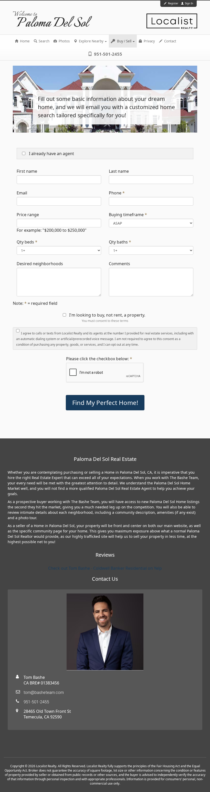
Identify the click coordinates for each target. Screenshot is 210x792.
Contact (169, 41)
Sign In (188, 3)
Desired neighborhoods (40, 263)
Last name (119, 171)
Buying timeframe (126, 214)
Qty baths (118, 242)
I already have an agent (51, 153)
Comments (119, 263)
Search (43, 41)
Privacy (149, 41)
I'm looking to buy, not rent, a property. (107, 315)
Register (173, 3)
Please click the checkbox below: (97, 359)
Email (22, 193)
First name (27, 171)
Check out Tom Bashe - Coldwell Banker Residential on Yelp (105, 568)
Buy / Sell (124, 41)
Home (24, 41)
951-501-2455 (107, 54)
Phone (115, 193)
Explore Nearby (91, 41)
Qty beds (25, 242)
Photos (64, 41)
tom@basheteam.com (44, 692)
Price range (28, 214)
